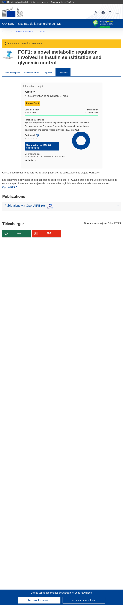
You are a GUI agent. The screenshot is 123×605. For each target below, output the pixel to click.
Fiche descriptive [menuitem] (12, 72)
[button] (103, 13)
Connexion (96, 13)
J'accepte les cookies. (39, 600)
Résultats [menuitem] (63, 72)
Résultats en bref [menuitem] (31, 72)
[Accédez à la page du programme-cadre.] (8, 55)
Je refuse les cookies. (83, 600)
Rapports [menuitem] (48, 72)
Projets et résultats (24, 31)
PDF (48, 233)
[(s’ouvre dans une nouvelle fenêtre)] (12, 12)
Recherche (110, 13)
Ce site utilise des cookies (45, 592)
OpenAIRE (8, 187)
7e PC (43, 31)
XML (18, 233)
